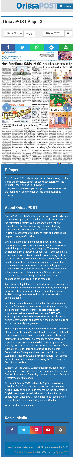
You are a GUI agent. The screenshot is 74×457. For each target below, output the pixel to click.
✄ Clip (29, 33)
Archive (66, 6)
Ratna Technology (45, 452)
